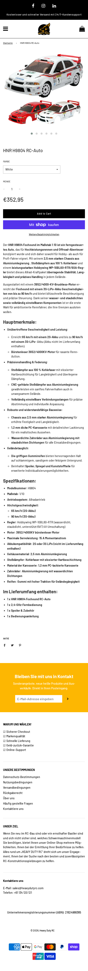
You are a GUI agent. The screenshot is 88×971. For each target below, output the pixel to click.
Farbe (6, 161)
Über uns (9, 798)
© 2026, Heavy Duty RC (42, 930)
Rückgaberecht (13, 793)
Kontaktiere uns (13, 808)
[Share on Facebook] (5, 645)
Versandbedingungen (16, 787)
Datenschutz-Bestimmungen (21, 777)
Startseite (8, 43)
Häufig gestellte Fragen (18, 803)
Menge (6, 181)
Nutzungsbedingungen (17, 782)
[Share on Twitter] (12, 645)
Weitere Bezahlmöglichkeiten (44, 234)
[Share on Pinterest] (20, 645)
